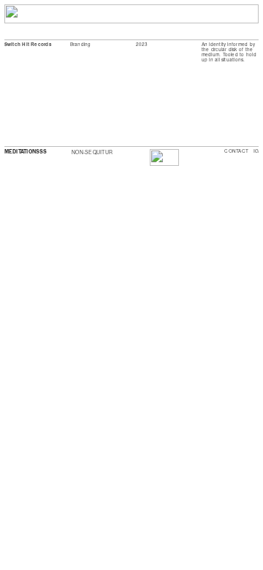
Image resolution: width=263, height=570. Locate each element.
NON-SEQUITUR (92, 152)
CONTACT (236, 151)
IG (256, 151)
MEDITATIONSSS (25, 151)
